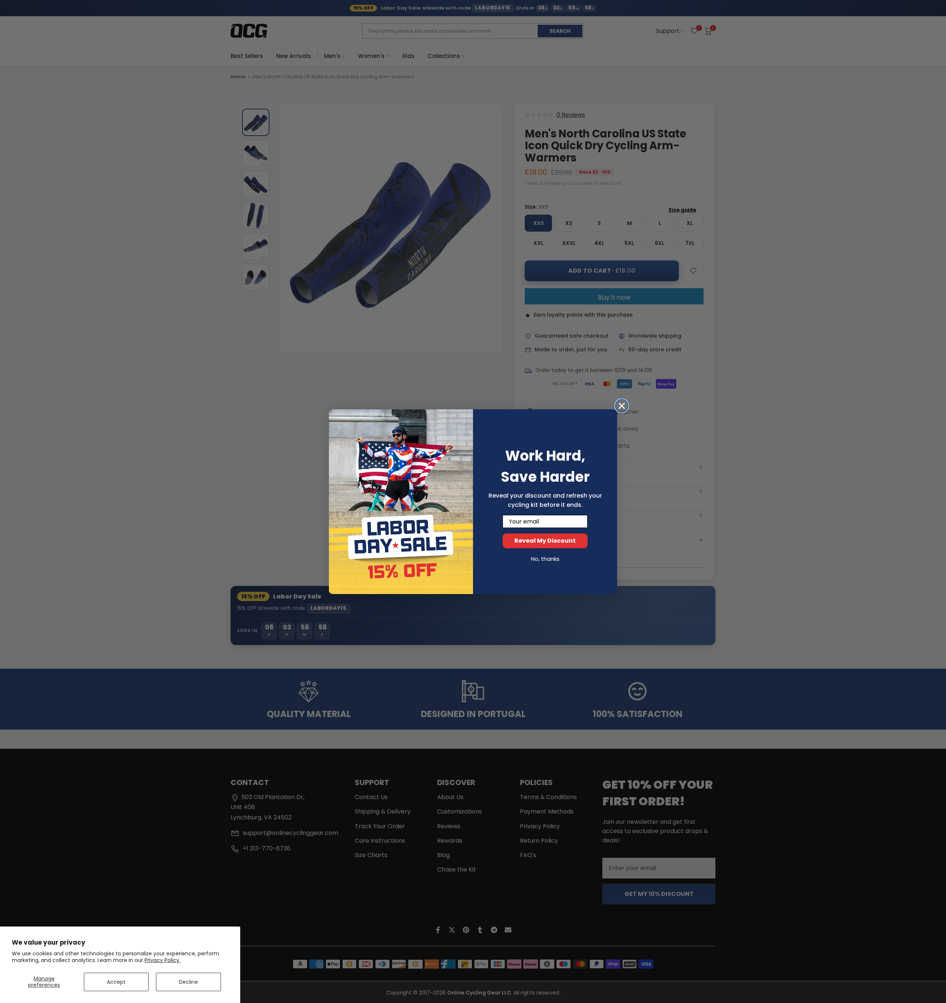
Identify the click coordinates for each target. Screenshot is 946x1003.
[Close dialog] (621, 405)
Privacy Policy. (162, 960)
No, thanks (545, 559)
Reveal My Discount (545, 540)
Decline (188, 982)
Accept (116, 982)
